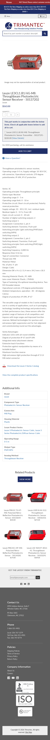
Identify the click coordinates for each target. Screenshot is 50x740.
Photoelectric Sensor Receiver (17, 405)
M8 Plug (7, 413)
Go (38, 577)
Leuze (4, 102)
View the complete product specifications (20, 375)
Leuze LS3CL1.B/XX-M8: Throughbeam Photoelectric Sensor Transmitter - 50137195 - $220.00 (24, 135)
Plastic (7, 422)
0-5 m (6, 441)
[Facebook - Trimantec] (21, 584)
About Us (10, 671)
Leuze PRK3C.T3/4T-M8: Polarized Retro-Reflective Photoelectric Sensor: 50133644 (13, 514)
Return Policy (12, 659)
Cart (43, 16)
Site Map (28, 732)
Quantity (5, 111)
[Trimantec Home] (25, 26)
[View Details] (18, 138)
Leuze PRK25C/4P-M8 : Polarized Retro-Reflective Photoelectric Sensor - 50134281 (13, 552)
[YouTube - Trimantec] (25, 584)
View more (25, 479)
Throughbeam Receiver (14, 458)
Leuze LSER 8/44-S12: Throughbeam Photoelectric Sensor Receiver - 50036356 (37, 514)
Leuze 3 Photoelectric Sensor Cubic (19, 430)
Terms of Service (13, 654)
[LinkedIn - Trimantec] (29, 584)
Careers (10, 673)
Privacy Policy (12, 656)
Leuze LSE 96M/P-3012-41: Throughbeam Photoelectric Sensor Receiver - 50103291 (37, 552)
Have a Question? (12, 158)
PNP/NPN (8, 450)
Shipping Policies (13, 651)
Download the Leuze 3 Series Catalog (23, 366)
